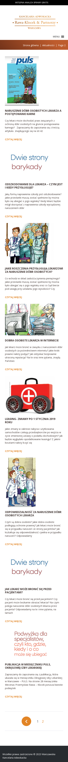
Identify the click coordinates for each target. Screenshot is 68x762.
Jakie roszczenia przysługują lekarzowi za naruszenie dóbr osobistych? (34, 270)
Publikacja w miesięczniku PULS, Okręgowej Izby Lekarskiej (28, 666)
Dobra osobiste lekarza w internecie (32, 340)
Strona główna (31, 45)
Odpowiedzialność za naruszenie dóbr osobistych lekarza (33, 513)
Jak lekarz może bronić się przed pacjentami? (28, 590)
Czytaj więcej (13, 139)
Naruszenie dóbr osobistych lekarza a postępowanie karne (33, 112)
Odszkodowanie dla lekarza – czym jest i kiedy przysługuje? (34, 185)
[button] (56, 36)
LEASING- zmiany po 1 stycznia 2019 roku (30, 420)
